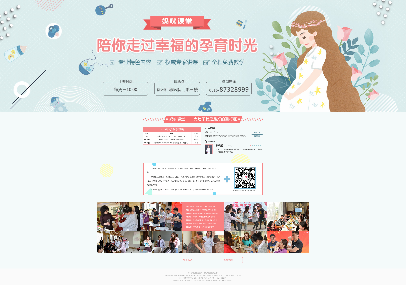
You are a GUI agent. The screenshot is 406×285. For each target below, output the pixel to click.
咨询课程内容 (187, 260)
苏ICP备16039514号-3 (220, 278)
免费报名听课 (229, 260)
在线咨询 (257, 132)
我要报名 (257, 136)
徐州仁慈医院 (191, 273)
